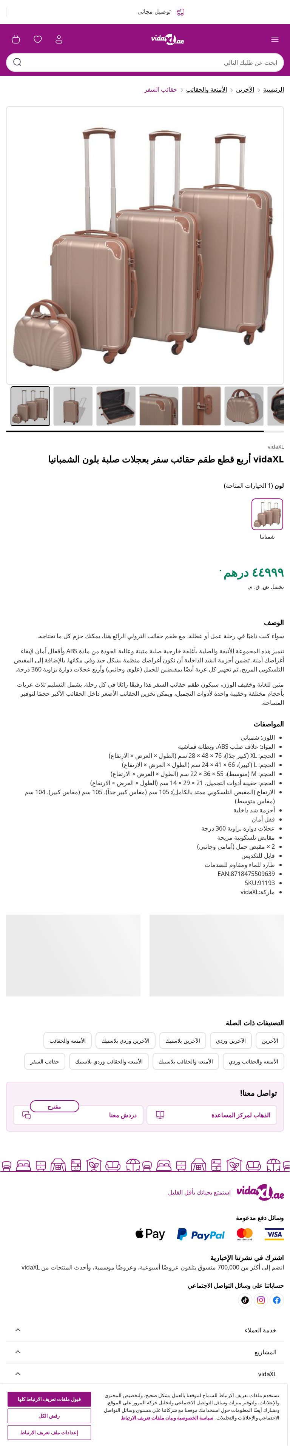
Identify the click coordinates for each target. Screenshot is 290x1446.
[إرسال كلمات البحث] (17, 62)
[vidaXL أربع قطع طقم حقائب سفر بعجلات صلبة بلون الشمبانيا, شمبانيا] (145, 245)
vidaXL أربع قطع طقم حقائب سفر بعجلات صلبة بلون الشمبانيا (166, 459)
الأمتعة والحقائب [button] (67, 1040)
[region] (143, 1415)
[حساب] (59, 39)
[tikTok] (245, 1300)
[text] (251, 573)
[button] (267, 524)
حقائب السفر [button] (44, 1061)
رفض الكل (49, 1415)
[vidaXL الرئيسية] (167, 39)
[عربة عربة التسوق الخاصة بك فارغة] (15, 39)
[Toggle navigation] (275, 39)
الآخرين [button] (270, 1040)
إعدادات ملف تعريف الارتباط (49, 1432)
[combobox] (145, 62)
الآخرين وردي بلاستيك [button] (126, 1040)
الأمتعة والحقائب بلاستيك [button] (186, 1061)
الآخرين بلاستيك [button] (182, 1040)
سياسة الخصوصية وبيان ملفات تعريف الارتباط (167, 1417)
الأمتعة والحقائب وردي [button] (253, 1061)
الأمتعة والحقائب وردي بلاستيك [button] (109, 1061)
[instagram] (261, 1300)
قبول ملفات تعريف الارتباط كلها (49, 1399)
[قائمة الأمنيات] (38, 39)
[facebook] (277, 1300)
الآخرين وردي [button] (231, 1040)
